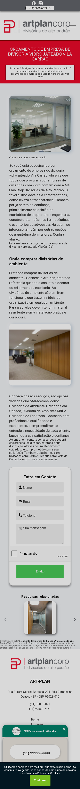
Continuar (40, 780)
